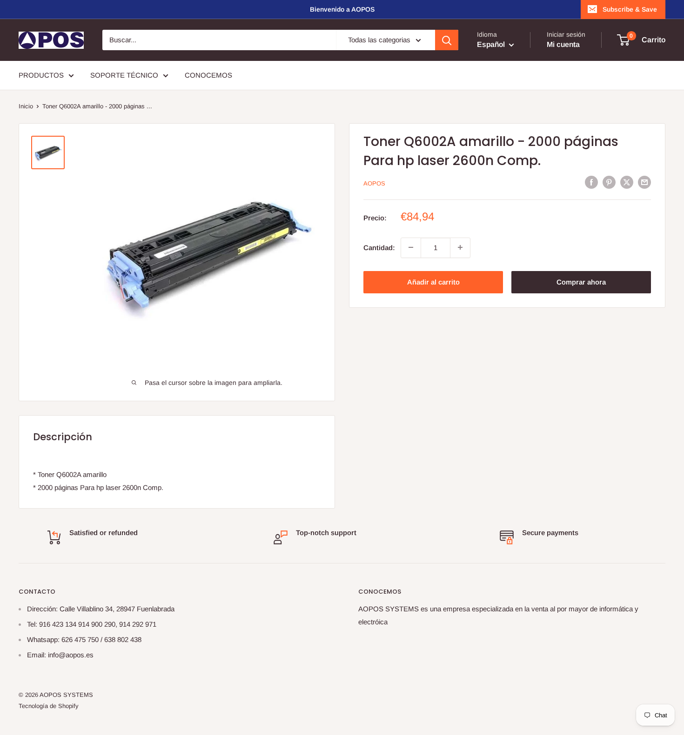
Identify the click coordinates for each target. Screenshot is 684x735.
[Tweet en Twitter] (626, 182)
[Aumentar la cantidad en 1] (460, 247)
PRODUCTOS (41, 75)
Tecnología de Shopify (49, 705)
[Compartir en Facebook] (591, 182)
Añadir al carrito (433, 281)
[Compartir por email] (644, 182)
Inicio (26, 106)
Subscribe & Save (630, 9)
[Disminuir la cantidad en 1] (411, 247)
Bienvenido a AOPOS (342, 9)
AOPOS (374, 182)
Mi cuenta (563, 44)
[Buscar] (446, 40)
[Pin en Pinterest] (609, 182)
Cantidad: (379, 247)
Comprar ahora (581, 281)
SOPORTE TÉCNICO (124, 75)
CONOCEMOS (208, 75)
